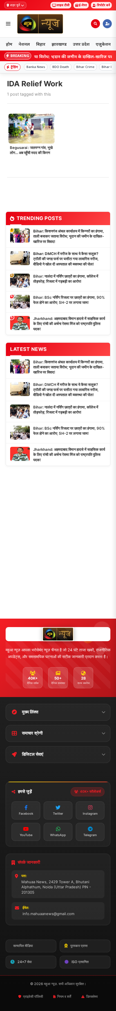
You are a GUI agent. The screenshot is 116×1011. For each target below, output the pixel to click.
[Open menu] (8, 23)
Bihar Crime (85, 67)
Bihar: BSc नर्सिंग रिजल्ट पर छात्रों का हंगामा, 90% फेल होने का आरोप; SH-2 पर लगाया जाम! (69, 300)
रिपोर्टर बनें (103, 5)
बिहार (40, 44)
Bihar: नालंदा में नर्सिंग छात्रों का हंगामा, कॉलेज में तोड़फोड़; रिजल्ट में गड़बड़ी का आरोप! (65, 278)
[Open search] (95, 23)
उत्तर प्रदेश (81, 44)
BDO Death (60, 67)
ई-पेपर (83, 5)
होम (9, 44)
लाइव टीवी (63, 5)
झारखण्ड (59, 44)
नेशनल (24, 44)
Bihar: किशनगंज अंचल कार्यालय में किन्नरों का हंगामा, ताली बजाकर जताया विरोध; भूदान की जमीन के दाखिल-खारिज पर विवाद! (68, 236)
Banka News (35, 67)
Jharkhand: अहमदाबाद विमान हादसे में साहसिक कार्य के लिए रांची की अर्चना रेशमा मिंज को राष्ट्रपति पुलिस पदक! (69, 323)
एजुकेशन (103, 44)
